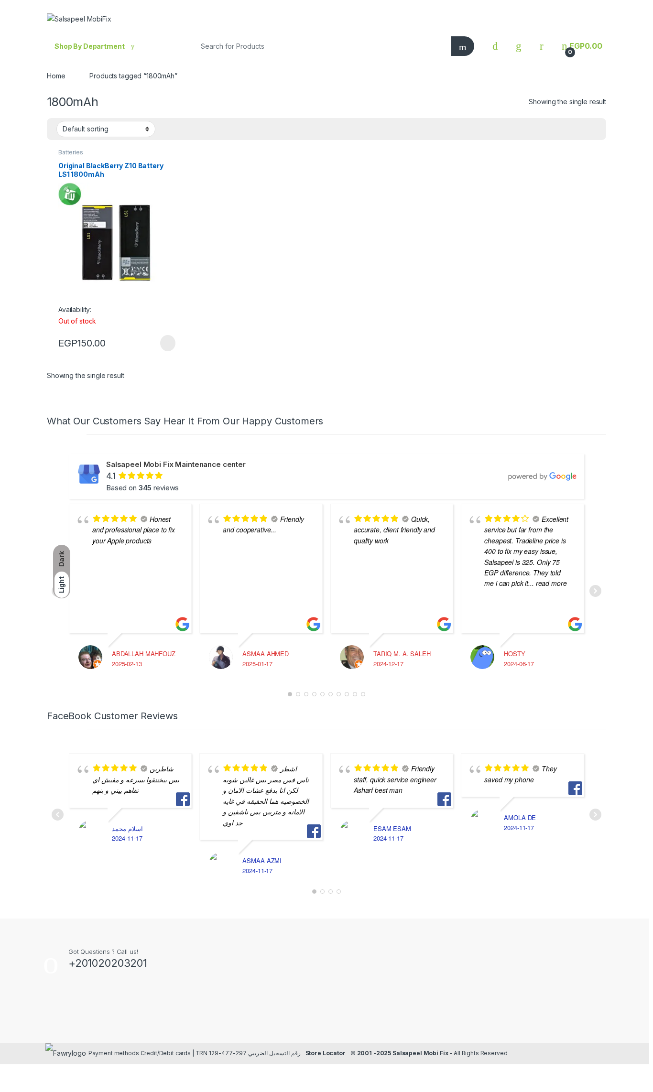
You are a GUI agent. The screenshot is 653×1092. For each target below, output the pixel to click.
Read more (167, 343)
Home (56, 76)
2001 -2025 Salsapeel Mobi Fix (402, 1053)
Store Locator (325, 1053)
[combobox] (319, 46)
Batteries (70, 152)
